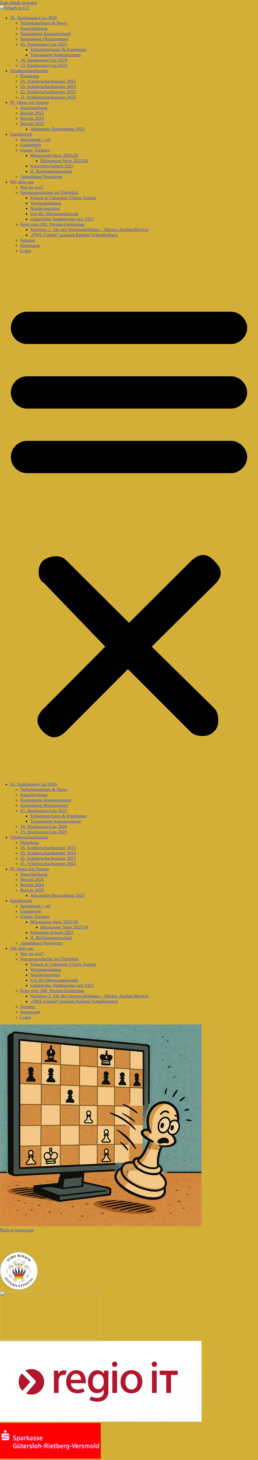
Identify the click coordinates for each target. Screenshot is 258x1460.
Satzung (27, 240)
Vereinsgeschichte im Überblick (49, 192)
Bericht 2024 (32, 118)
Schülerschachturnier (29, 70)
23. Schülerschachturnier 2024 (48, 86)
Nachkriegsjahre (45, 208)
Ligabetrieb (30, 144)
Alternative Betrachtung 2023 (57, 128)
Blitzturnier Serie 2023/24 (64, 160)
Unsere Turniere (35, 150)
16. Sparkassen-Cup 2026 (33, 17)
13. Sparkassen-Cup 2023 (43, 65)
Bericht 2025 (32, 113)
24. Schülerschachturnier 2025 (48, 81)
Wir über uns (22, 181)
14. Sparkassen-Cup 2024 (43, 60)
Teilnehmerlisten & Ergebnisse (58, 49)
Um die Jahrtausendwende (54, 213)
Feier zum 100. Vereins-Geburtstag (52, 224)
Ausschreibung (33, 28)
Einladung (29, 75)
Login (25, 250)
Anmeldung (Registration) (44, 38)
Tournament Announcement (45, 33)
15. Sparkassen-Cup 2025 (43, 44)
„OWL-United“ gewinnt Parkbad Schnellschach (74, 234)
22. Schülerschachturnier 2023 (48, 91)
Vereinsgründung (45, 203)
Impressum (30, 245)
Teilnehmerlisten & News (43, 22)
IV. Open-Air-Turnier (29, 102)
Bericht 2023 (32, 123)
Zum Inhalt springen (18, 2)
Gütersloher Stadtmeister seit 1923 (61, 218)
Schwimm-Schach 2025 (52, 165)
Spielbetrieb (21, 134)
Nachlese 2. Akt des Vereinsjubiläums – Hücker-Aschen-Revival (89, 229)
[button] (129, 517)
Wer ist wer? (31, 187)
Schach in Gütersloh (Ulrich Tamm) (63, 197)
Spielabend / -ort (35, 139)
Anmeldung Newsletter (41, 176)
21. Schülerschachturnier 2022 (48, 97)
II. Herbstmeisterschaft (51, 171)
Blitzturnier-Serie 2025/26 (54, 155)
